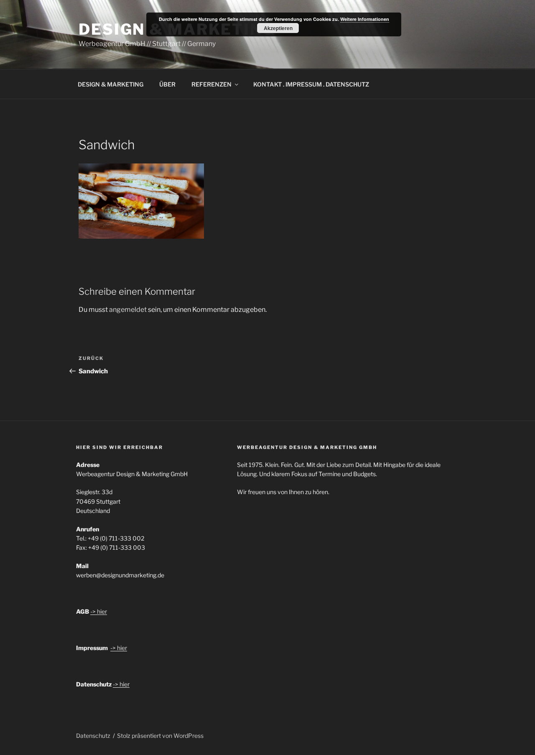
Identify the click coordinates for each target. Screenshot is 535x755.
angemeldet (128, 310)
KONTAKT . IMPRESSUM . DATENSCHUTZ (311, 84)
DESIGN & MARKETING (110, 84)
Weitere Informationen (364, 19)
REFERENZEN (211, 84)
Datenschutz (93, 735)
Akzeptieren (278, 28)
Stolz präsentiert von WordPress (160, 735)
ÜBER (167, 84)
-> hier (98, 611)
